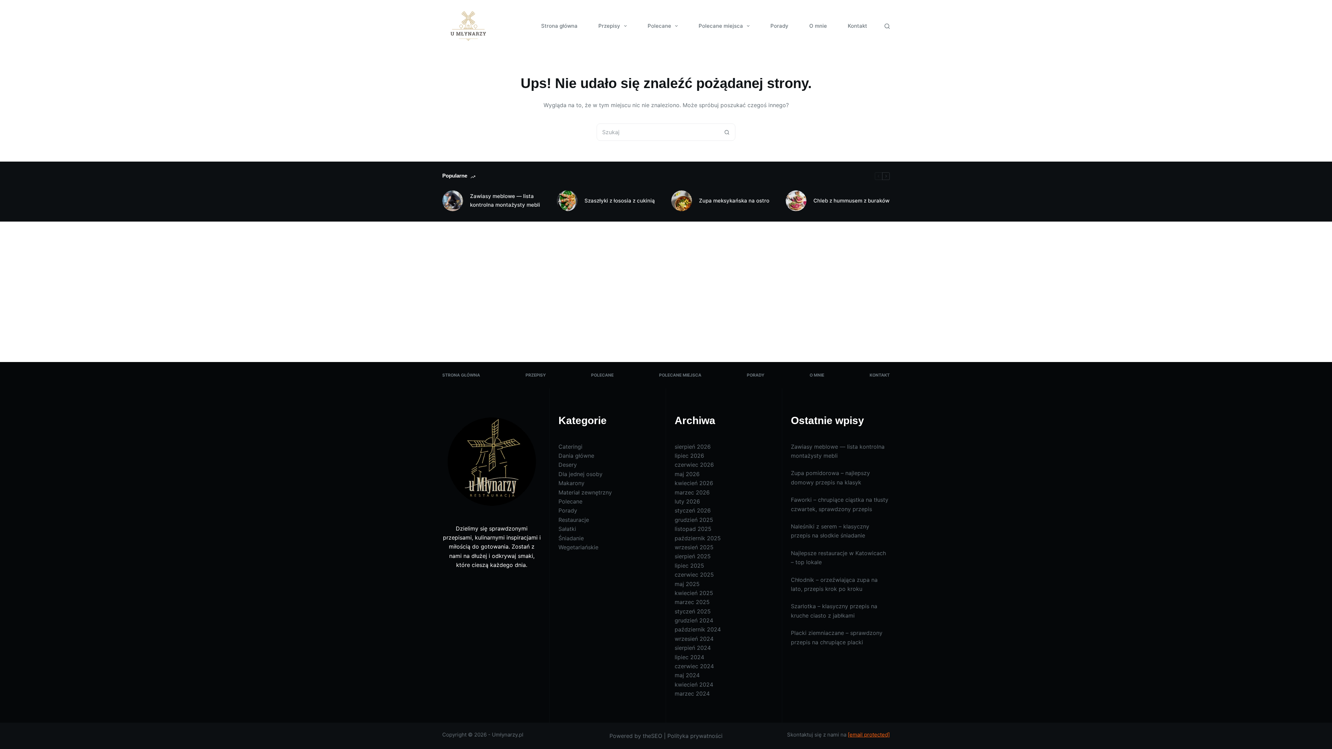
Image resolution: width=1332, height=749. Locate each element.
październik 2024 (698, 629)
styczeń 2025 (693, 611)
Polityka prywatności (695, 735)
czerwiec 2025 (694, 574)
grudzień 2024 (694, 620)
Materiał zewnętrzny (585, 492)
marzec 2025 (692, 602)
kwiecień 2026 (694, 483)
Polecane (659, 26)
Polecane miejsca (721, 26)
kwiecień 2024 (694, 684)
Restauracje (573, 519)
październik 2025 (698, 538)
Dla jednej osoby (580, 474)
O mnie (818, 26)
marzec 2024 (692, 693)
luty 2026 (687, 501)
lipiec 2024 (689, 657)
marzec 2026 (692, 492)
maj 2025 (687, 583)
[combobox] (657, 132)
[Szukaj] (887, 26)
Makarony (571, 483)
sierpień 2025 (693, 556)
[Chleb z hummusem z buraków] (796, 200)
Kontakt (857, 26)
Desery (567, 464)
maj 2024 (687, 675)
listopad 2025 (693, 528)
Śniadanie (571, 538)
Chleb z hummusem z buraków (851, 200)
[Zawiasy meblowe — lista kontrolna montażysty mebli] (452, 200)
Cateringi (570, 446)
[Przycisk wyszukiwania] (726, 132)
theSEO (652, 735)
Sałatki (567, 528)
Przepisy (609, 26)
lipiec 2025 (689, 565)
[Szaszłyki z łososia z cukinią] (567, 200)
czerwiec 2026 (694, 464)
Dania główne (576, 455)
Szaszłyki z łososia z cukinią (619, 200)
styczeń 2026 (693, 510)
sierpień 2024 (693, 647)
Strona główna (559, 26)
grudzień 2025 (694, 519)
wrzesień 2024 (694, 638)
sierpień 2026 (693, 446)
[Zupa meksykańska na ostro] (681, 200)
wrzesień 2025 (694, 547)
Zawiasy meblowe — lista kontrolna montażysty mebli (505, 200)
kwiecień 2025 (694, 592)
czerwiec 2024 (694, 666)
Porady (779, 26)
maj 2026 (687, 474)
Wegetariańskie (578, 547)
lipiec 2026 (689, 455)
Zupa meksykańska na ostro (734, 200)
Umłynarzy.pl (507, 734)
